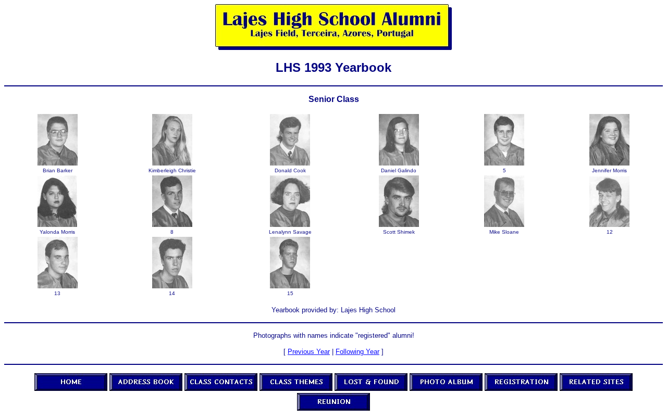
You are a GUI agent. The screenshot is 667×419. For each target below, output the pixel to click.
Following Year (357, 351)
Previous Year (309, 351)
